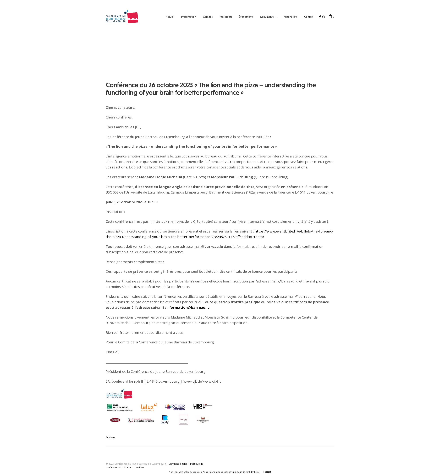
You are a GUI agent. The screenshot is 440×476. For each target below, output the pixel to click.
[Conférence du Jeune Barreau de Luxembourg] (122, 16)
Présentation (188, 16)
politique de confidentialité (246, 472)
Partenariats (290, 16)
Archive (140, 467)
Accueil (170, 16)
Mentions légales (177, 463)
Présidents (225, 16)
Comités (208, 16)
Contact (308, 16)
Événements (246, 16)
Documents (267, 16)
